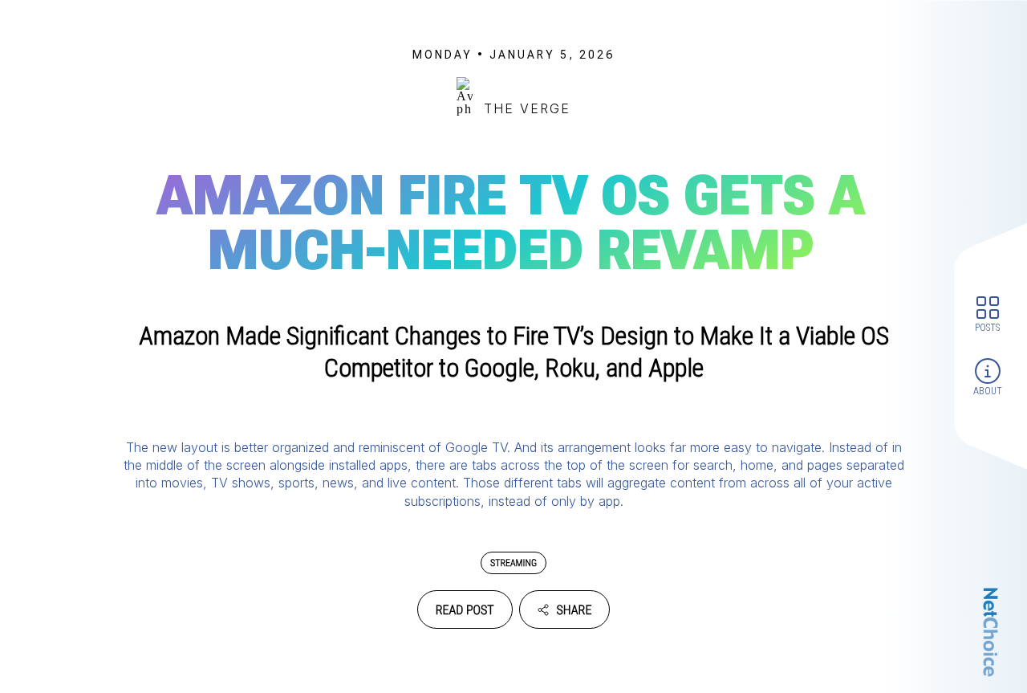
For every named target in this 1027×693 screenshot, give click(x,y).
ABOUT (987, 391)
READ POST (465, 610)
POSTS (987, 326)
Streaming (513, 563)
